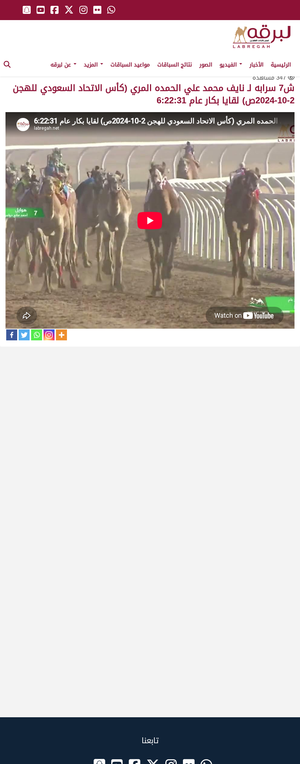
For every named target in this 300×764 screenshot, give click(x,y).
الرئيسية (281, 65)
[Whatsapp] (36, 334)
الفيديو (229, 65)
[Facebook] (11, 334)
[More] (61, 334)
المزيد (92, 65)
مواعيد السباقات (130, 65)
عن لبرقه (61, 65)
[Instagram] (49, 334)
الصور (205, 65)
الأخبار (256, 65)
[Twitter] (24, 334)
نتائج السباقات (174, 65)
